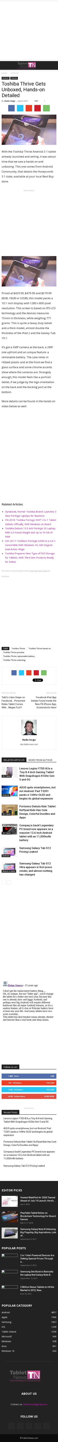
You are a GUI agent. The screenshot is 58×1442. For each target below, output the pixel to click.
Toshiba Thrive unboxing (14, 660)
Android (6, 78)
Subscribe (49, 1096)
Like (52, 1076)
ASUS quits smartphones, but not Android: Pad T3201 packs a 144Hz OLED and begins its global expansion (28, 1131)
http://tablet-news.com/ (29, 744)
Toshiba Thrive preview (13, 652)
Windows (6, 1341)
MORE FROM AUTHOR (40, 760)
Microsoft (7, 1336)
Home (4, 73)
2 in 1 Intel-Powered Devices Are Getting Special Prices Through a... (37, 1258)
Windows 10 (8, 1350)
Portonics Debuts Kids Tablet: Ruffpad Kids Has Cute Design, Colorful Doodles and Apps (30, 1143)
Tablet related (9, 1331)
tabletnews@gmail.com (35, 1404)
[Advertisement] (29, 30)
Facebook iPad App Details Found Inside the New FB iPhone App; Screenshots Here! (43, 702)
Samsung (6, 1322)
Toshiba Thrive (18, 648)
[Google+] (20, 1426)
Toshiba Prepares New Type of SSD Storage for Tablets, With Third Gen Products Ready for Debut (30, 557)
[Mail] (29, 1426)
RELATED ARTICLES (14, 760)
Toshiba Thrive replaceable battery (19, 656)
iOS (3, 1326)
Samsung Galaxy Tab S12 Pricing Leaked (24, 1166)
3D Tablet (7, 776)
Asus (4, 1346)
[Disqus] (29, 933)
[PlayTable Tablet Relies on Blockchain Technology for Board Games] (10, 1216)
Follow (50, 1083)
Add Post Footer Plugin (39, 571)
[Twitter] (37, 1426)
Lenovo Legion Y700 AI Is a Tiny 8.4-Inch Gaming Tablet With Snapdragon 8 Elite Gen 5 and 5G (28, 1120)
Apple (4, 1317)
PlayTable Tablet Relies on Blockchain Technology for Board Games (38, 1216)
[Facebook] (11, 1426)
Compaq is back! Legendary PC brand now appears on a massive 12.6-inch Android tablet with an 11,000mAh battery (36, 833)
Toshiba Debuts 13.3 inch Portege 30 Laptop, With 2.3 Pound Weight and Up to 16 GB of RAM (30, 532)
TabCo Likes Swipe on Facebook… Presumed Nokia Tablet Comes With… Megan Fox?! (13, 702)
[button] (53, 65)
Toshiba (14, 78)
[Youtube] (46, 1426)
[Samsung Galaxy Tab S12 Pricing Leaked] (10, 851)
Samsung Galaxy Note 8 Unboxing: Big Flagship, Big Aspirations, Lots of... (38, 1232)
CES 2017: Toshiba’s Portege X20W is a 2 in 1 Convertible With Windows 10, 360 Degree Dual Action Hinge (30, 545)
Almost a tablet (9, 871)
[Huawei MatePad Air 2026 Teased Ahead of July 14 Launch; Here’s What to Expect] (10, 1201)
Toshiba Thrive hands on (40, 648)
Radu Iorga (10, 101)
